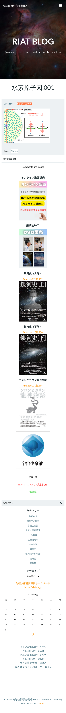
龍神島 (33, 563)
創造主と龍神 (33, 520)
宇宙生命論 (33, 525)
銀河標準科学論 (33, 553)
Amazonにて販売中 (33, 278)
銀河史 (33, 549)
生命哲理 (33, 535)
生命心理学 (33, 539)
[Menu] (60, 5)
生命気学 (33, 544)
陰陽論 (33, 558)
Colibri (41, 703)
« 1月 (32, 634)
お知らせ (33, 516)
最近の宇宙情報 (33, 530)
